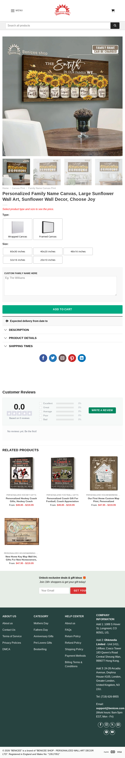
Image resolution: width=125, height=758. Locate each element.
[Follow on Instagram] (106, 725)
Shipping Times (21, 346)
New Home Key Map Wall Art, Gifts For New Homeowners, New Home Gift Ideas (21, 558)
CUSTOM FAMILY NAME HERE (20, 273)
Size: (5, 244)
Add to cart (62, 309)
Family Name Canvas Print (42, 188)
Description (19, 329)
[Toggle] (5, 330)
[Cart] (112, 10)
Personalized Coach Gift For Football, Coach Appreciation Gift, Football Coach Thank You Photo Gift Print (62, 500)
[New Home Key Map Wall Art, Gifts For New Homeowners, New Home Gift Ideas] (21, 531)
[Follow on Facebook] (100, 725)
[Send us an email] (118, 725)
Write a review (102, 410)
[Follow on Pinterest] (106, 732)
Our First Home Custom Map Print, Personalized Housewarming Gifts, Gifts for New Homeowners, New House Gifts (103, 500)
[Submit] (115, 25)
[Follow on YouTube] (112, 732)
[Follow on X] (112, 725)
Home (5, 188)
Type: (5, 214)
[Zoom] (7, 152)
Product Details (23, 338)
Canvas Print (18, 188)
